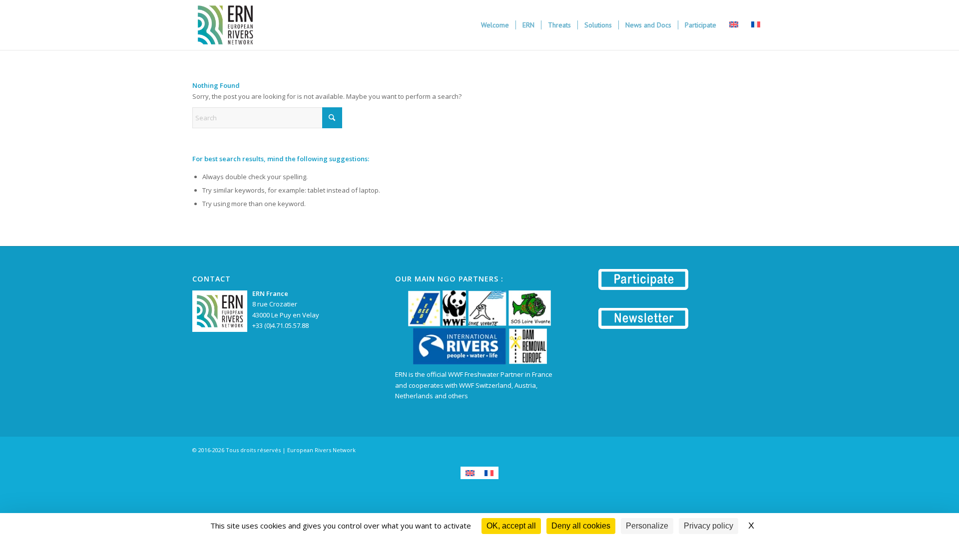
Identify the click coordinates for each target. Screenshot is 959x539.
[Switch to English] (470, 473)
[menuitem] (495, 25)
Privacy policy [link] (708, 526)
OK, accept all (511, 526)
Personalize (647, 526)
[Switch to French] (489, 473)
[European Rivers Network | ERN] (225, 25)
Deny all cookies (580, 526)
